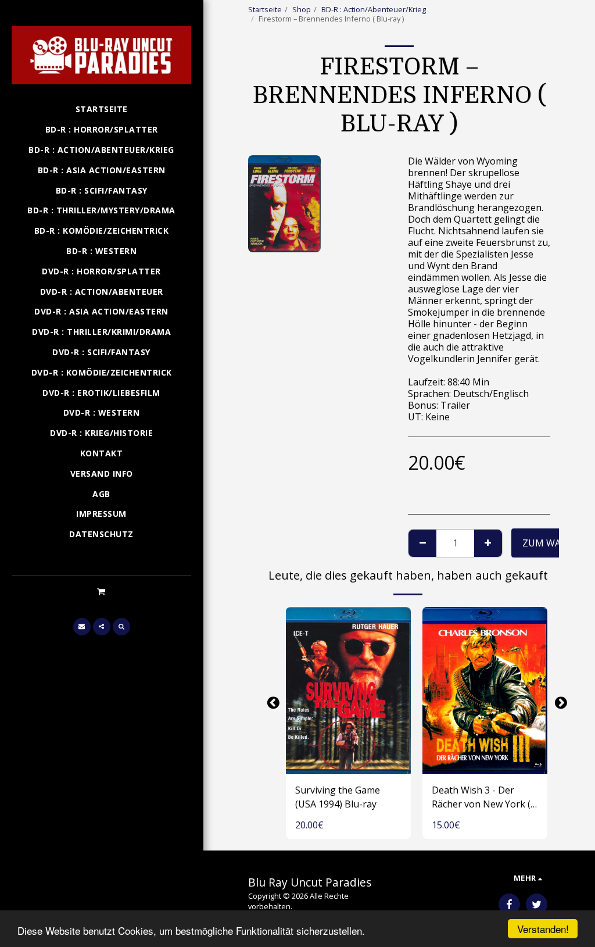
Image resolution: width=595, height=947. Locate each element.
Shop (301, 9)
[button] (101, 591)
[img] (348, 690)
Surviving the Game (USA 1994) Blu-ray (337, 797)
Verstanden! (543, 928)
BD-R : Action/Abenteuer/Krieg (373, 9)
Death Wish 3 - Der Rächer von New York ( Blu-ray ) (481, 797)
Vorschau (348, 761)
